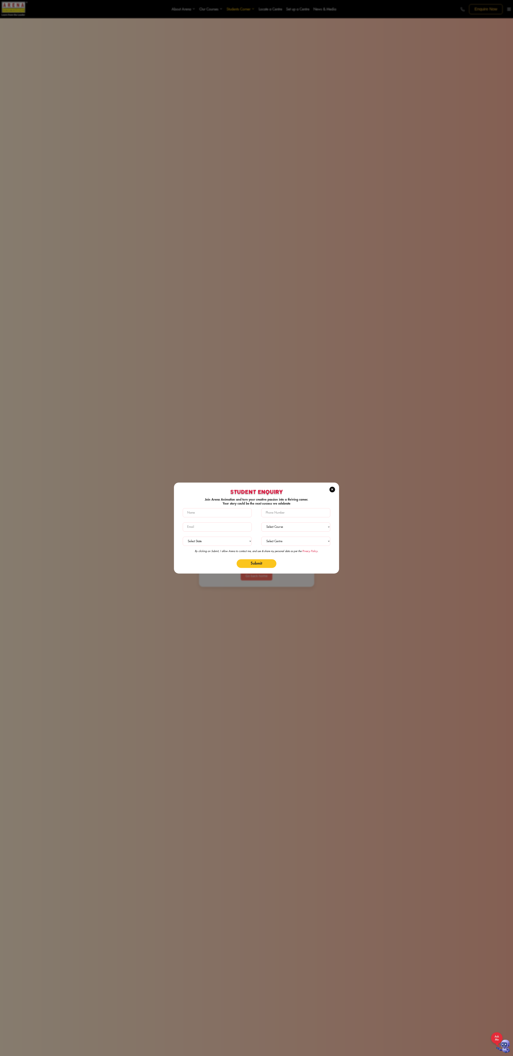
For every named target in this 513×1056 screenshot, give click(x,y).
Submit (256, 563)
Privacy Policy (309, 551)
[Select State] (217, 541)
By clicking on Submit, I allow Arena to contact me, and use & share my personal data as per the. (256, 551)
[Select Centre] (295, 541)
